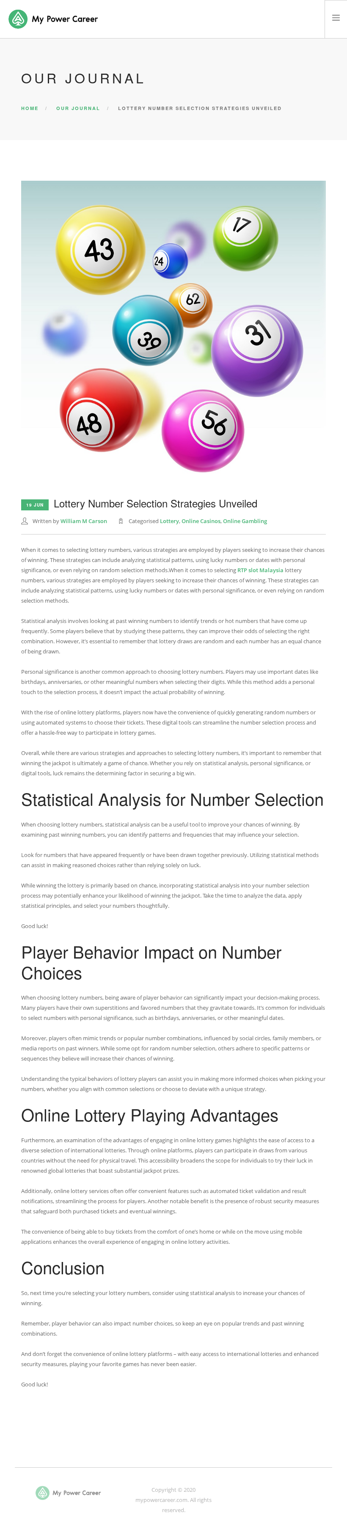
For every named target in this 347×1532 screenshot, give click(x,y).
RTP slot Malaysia (260, 570)
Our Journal (78, 108)
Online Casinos (201, 521)
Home (30, 108)
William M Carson (84, 521)
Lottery (169, 521)
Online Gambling (245, 521)
